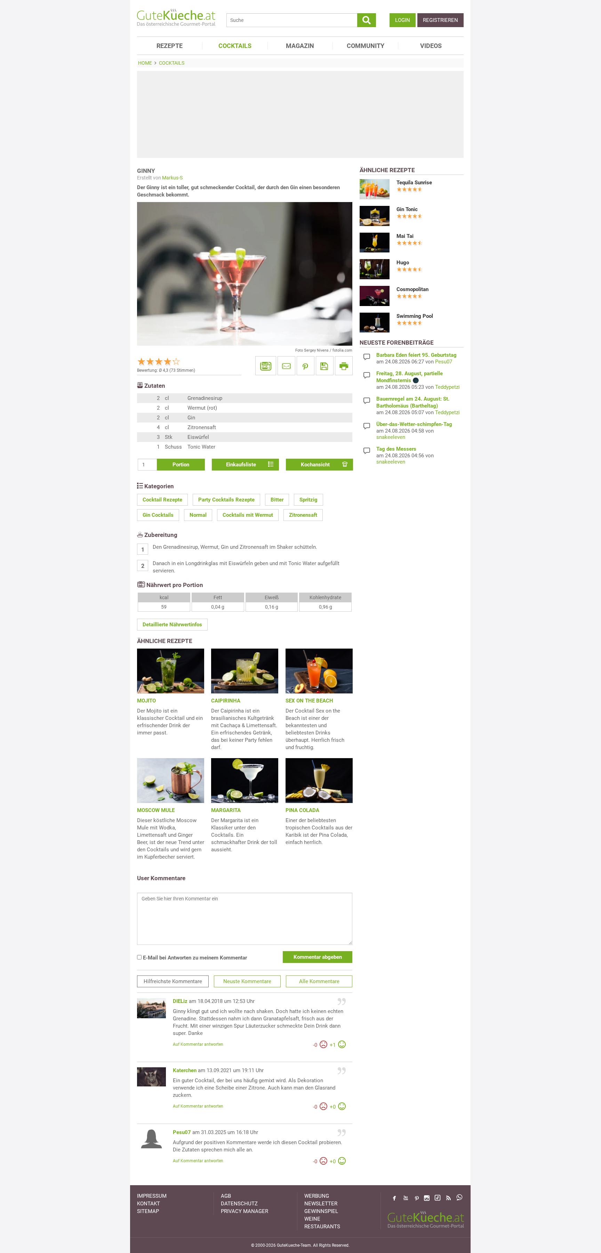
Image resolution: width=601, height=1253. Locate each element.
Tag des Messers (396, 449)
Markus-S (172, 177)
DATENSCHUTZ (239, 1203)
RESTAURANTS (322, 1226)
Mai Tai (405, 236)
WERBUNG (316, 1196)
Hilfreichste (173, 981)
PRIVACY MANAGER (244, 1211)
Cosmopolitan (412, 289)
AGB (226, 1196)
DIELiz (180, 1001)
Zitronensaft (303, 515)
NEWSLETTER (320, 1203)
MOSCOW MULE (156, 810)
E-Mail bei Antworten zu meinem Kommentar (194, 958)
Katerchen (185, 1070)
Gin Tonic (407, 209)
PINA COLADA (302, 810)
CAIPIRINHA (225, 701)
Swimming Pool (414, 316)
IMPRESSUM (152, 1196)
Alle (319, 981)
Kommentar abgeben (318, 957)
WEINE (312, 1219)
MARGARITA (226, 810)
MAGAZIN (300, 45)
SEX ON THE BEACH (309, 701)
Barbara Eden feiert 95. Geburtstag (416, 355)
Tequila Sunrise (414, 182)
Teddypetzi (447, 387)
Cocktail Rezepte (162, 500)
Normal (198, 515)
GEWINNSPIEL (321, 1211)
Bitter (277, 500)
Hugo (402, 262)
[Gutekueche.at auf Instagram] (427, 1198)
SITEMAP (148, 1211)
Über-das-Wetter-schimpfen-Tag (414, 424)
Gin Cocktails (158, 515)
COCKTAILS (234, 45)
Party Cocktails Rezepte (226, 500)
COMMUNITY (365, 45)
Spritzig (308, 500)
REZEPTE (170, 45)
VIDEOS (431, 45)
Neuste (247, 981)
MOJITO (146, 701)
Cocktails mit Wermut (248, 515)
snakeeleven (390, 437)
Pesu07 (182, 1132)
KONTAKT (148, 1203)
